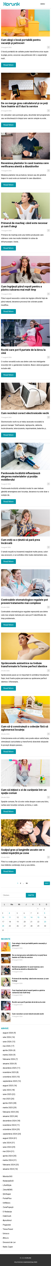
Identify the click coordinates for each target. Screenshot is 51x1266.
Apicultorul (7, 1220)
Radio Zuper (8, 1247)
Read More (8, 65)
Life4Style (7, 1185)
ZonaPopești (8, 1207)
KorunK (28, 1258)
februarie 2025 (9, 1112)
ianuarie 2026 (8, 1064)
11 (10, 917)
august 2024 (8, 1138)
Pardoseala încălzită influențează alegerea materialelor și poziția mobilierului (20, 476)
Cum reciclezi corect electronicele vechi (25, 413)
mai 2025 (6, 1099)
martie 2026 (8, 1055)
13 (25, 917)
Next (47, 883)
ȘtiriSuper (7, 1194)
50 (27, 883)
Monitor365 (7, 1176)
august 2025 (8, 1085)
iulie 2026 (7, 1037)
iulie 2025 (7, 1090)
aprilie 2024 (8, 1156)
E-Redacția (7, 1212)
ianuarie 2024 (8, 1169)
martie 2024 (8, 1160)
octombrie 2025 (9, 1077)
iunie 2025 (7, 1094)
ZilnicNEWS (7, 1190)
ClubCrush (7, 1216)
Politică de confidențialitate (25, 1262)
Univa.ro (6, 1233)
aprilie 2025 (8, 1103)
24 (3, 926)
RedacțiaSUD (8, 1181)
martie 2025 (8, 1107)
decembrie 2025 (9, 1068)
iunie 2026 (7, 1042)
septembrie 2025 (10, 1081)
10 (3, 917)
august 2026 (8, 1033)
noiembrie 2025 (9, 1072)
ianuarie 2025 (8, 1116)
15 (38, 917)
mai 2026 (6, 1046)
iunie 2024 (7, 1147)
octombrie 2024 (9, 1129)
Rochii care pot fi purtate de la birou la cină (28, 1002)
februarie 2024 (9, 1165)
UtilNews (6, 1203)
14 (31, 917)
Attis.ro (6, 1238)
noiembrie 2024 (9, 1125)
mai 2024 (6, 1151)
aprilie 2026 (8, 1050)
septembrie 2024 (10, 1134)
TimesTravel (8, 1229)
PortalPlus (7, 1198)
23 (45, 922)
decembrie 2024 (9, 1121)
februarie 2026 (9, 1059)
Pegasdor (7, 1225)
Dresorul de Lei (9, 1242)
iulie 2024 (7, 1143)
